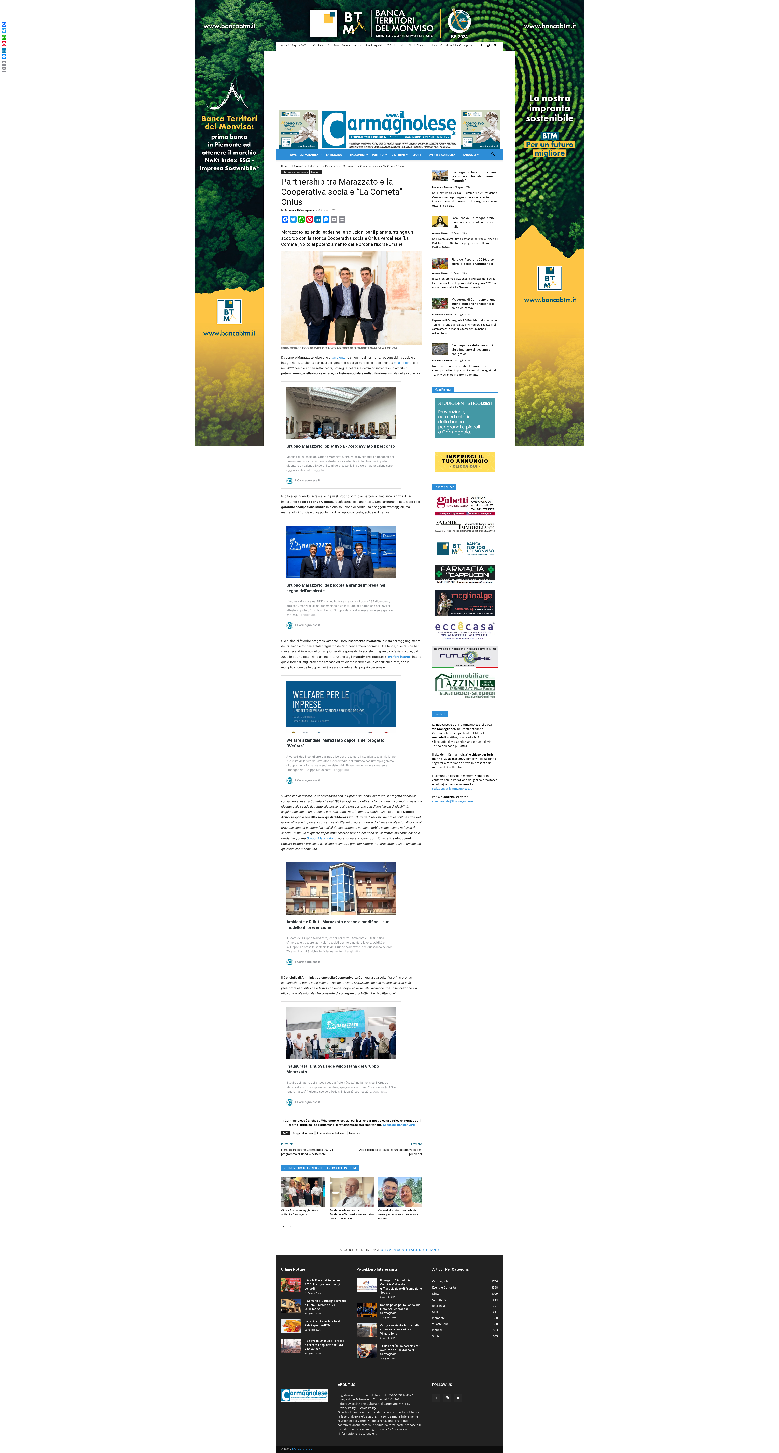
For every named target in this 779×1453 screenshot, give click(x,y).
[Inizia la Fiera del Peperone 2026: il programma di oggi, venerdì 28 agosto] (291, 1285)
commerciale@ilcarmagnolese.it (454, 801)
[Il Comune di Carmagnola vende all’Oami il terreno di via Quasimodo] (291, 1306)
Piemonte (316, 171)
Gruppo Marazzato (320, 838)
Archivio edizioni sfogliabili (368, 45)
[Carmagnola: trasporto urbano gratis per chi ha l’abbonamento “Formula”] (440, 175)
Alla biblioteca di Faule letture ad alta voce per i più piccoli (390, 1152)
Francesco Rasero (442, 187)
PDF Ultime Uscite (395, 45)
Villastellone (402, 363)
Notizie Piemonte (418, 45)
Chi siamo (318, 45)
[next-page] (290, 1226)
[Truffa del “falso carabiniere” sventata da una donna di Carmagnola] (367, 1351)
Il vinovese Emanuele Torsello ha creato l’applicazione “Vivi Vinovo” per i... (324, 1345)
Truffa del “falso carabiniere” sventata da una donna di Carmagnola (400, 1350)
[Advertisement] (389, 78)
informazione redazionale (331, 1133)
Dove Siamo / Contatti (339, 45)
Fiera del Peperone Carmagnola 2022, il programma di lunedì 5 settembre (307, 1152)
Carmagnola (308, 155)
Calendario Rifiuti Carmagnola (456, 45)
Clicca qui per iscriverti (399, 1124)
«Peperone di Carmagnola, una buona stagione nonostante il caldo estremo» (473, 304)
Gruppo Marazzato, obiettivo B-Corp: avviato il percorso (340, 446)
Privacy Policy (347, 1408)
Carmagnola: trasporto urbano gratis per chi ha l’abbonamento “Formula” (474, 176)
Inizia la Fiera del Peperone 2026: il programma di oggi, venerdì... (322, 1284)
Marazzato (354, 1133)
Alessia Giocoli (440, 232)
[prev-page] (283, 1226)
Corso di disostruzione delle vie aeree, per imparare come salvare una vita (398, 1214)
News (434, 45)
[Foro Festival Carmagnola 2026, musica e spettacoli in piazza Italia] (440, 221)
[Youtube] (495, 45)
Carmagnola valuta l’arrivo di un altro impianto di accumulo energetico (474, 350)
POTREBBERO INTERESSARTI (303, 1168)
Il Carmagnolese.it (302, 1449)
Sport (417, 155)
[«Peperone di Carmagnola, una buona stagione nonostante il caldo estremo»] (440, 303)
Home (293, 155)
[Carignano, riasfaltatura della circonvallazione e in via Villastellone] (367, 1330)
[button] (493, 155)
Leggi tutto (320, 470)
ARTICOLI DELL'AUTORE (342, 1168)
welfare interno (399, 657)
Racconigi (357, 155)
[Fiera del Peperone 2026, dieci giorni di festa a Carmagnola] (440, 263)
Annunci (469, 155)
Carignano (334, 155)
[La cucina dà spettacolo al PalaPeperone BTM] (291, 1326)
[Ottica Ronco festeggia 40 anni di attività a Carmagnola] (303, 1192)
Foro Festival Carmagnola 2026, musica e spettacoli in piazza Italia (474, 222)
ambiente (339, 357)
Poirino (378, 155)
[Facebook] (481, 45)
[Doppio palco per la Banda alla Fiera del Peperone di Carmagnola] (367, 1310)
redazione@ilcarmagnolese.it (452, 788)
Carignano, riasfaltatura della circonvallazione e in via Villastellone (400, 1329)
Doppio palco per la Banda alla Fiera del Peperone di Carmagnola (400, 1309)
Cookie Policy (367, 1408)
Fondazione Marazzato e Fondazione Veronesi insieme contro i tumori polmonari (352, 1214)
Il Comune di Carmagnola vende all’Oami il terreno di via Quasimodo (325, 1305)
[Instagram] (488, 45)
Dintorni (398, 155)
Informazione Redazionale (306, 166)
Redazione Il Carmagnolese (300, 210)
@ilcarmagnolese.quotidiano (410, 1250)
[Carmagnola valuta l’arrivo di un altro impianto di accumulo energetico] (440, 349)
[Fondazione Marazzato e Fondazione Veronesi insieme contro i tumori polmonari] (352, 1192)
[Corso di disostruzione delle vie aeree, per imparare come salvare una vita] (400, 1192)
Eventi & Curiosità (442, 155)
